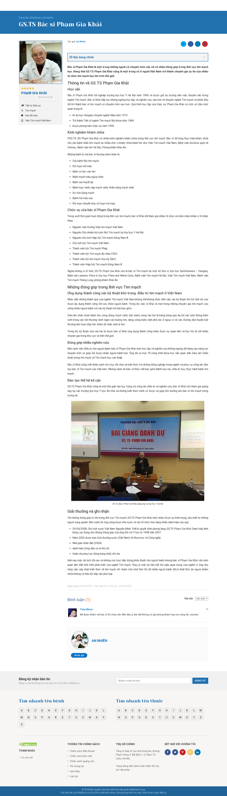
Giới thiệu (75, 771)
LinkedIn (197, 44)
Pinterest (205, 44)
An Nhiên (81, 41)
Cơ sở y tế (27, 757)
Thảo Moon (86, 609)
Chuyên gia (35, 17)
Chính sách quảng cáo (82, 761)
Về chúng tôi (77, 766)
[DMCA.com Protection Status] (28, 744)
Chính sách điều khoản (82, 751)
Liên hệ (74, 776)
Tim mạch (47, 17)
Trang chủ (23, 17)
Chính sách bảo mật (81, 756)
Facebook (190, 44)
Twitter (183, 44)
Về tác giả (79, 655)
